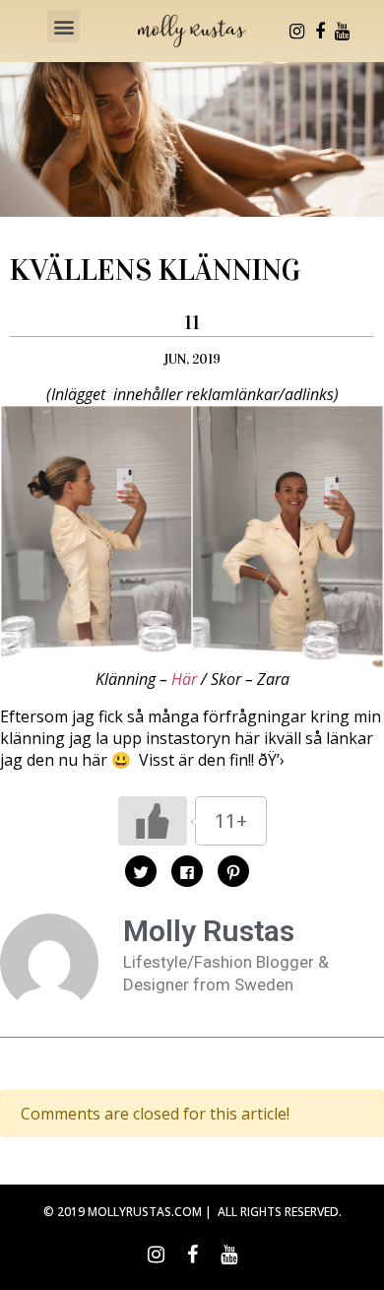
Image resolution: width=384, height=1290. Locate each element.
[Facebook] (320, 31)
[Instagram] (297, 31)
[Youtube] (343, 31)
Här (184, 679)
